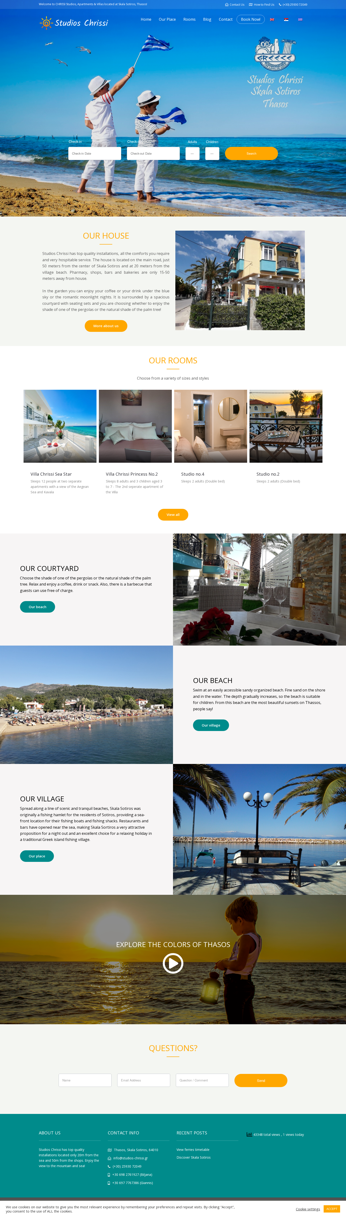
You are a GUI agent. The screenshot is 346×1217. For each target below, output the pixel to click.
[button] (181, 280)
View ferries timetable (193, 1149)
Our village (211, 725)
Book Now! (250, 19)
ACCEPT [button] (331, 1209)
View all (173, 514)
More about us (106, 325)
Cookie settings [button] (308, 1209)
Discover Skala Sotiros (194, 1157)
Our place (37, 856)
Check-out (134, 141)
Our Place (167, 19)
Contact (226, 19)
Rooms (189, 19)
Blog (207, 19)
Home (146, 19)
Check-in (75, 141)
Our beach (37, 606)
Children (212, 141)
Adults (192, 141)
